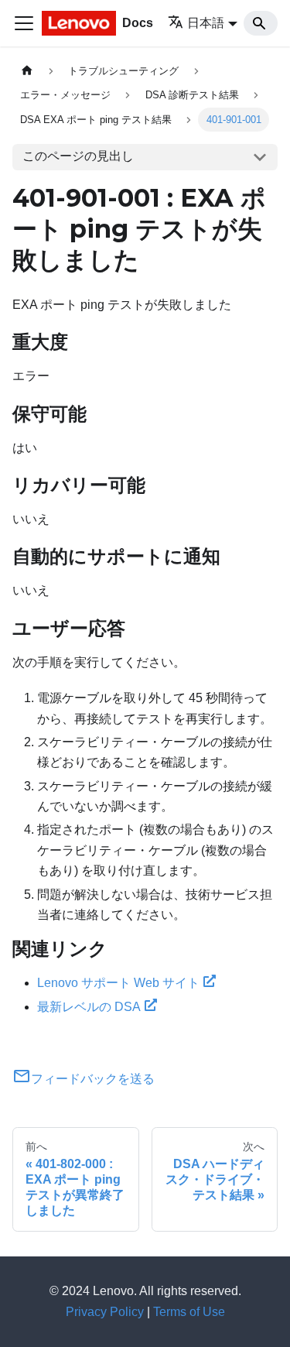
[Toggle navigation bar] (24, 23)
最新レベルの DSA (89, 1006)
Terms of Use (189, 1311)
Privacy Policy (105, 1311)
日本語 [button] (205, 22)
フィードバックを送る (93, 1078)
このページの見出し (78, 156)
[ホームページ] (27, 71)
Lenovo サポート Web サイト (118, 982)
